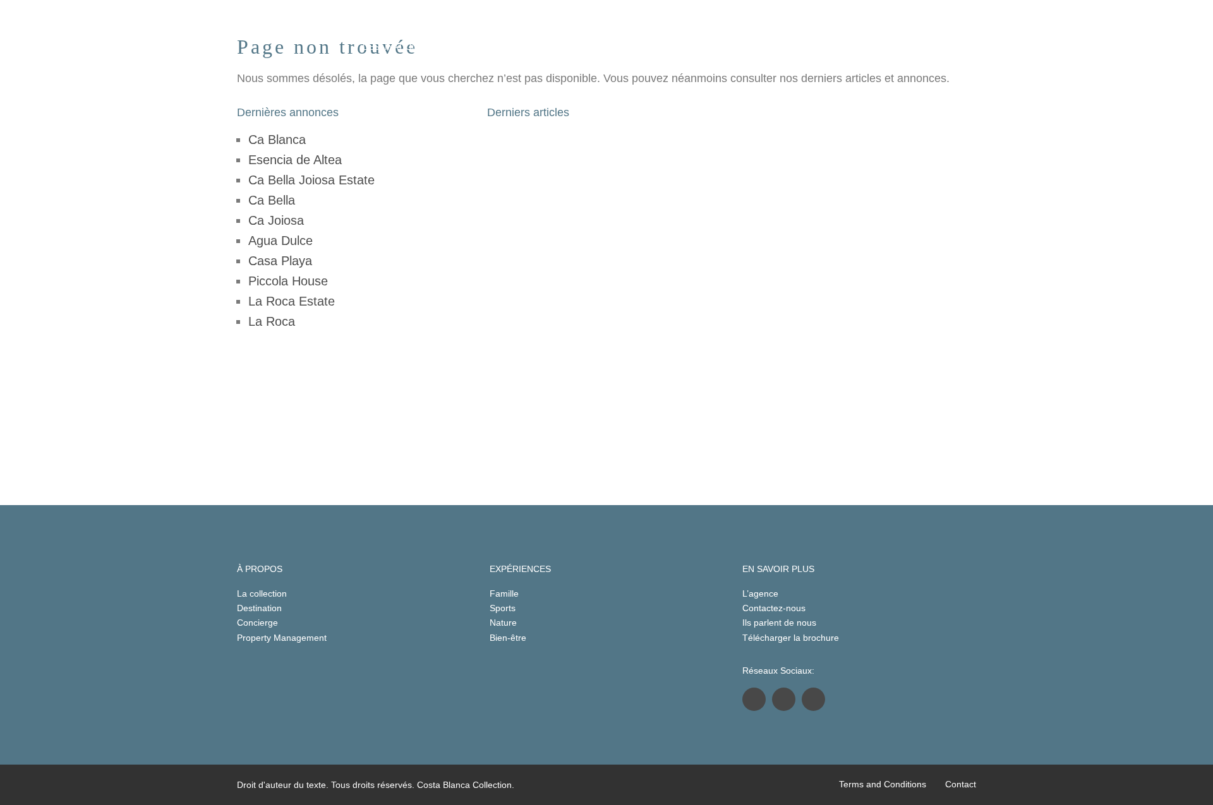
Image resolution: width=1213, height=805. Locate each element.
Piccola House (288, 281)
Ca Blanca (277, 139)
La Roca (271, 321)
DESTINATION (390, 47)
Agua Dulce (280, 240)
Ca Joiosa (276, 220)
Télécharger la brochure (790, 638)
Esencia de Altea (295, 160)
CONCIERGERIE (477, 47)
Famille (504, 593)
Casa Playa (280, 261)
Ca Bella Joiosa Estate (311, 180)
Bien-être (508, 638)
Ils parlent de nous (779, 622)
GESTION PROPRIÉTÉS (670, 47)
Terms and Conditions (882, 784)
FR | (820, 47)
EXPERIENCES (566, 47)
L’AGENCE (765, 47)
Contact (960, 784)
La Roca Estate (291, 301)
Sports (503, 608)
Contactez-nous (774, 608)
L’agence (760, 593)
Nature (503, 622)
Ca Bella (271, 200)
